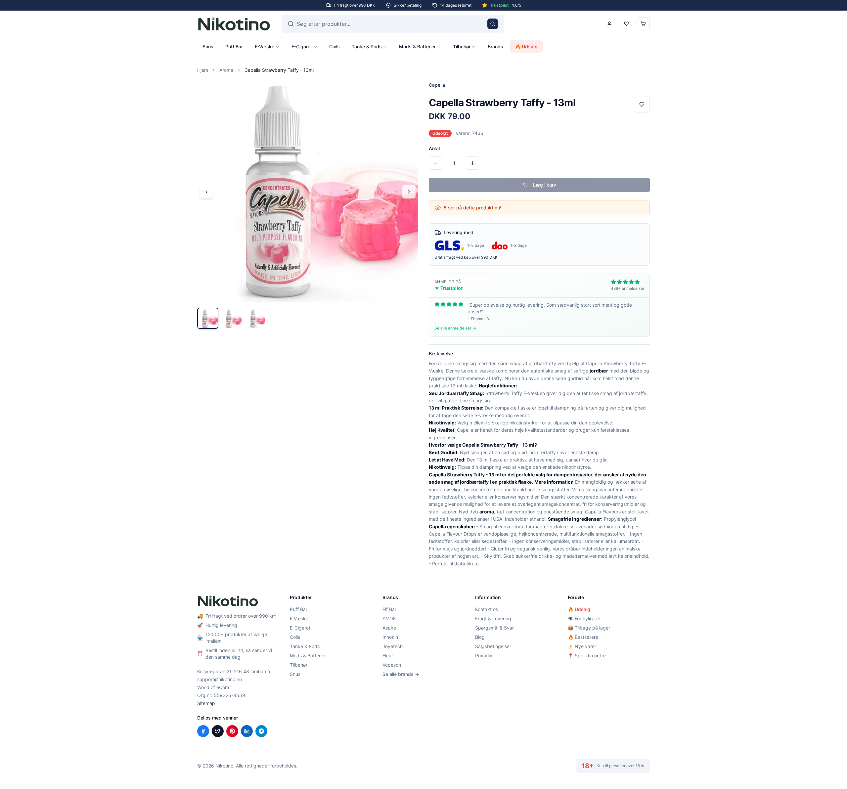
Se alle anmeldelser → (455, 328)
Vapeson (391, 665)
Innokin (390, 637)
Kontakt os (486, 609)
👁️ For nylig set (584, 618)
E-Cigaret (301, 46)
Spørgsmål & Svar (494, 628)
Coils (334, 46)
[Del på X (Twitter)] (218, 731)
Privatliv (483, 655)
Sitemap (206, 703)
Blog (480, 637)
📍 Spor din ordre (587, 655)
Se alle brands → (400, 674)
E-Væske (264, 46)
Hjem (202, 70)
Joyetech (392, 646)
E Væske (299, 618)
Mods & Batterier (417, 46)
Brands (495, 46)
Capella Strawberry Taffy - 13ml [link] (279, 70)
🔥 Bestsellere (583, 637)
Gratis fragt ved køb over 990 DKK (466, 257)
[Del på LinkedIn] (247, 731)
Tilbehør (461, 46)
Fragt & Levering (493, 618)
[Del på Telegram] (261, 731)
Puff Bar (234, 46)
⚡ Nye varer (582, 646)
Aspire (389, 628)
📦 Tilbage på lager (589, 628)
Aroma (226, 70)
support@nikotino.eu (219, 679)
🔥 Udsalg (526, 46)
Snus (207, 46)
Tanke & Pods (367, 46)
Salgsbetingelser (493, 646)
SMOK (389, 618)
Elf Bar (389, 609)
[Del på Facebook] (203, 731)
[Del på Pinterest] (232, 731)
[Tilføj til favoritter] (642, 104)
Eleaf (387, 655)
